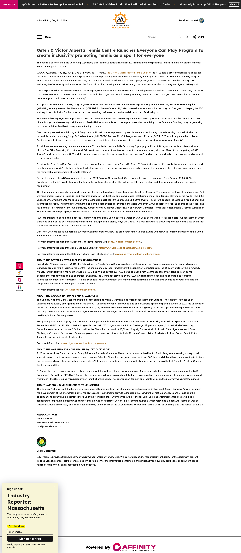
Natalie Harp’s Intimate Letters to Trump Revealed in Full (45, 4)
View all (234, 4)
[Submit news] (19, 266)
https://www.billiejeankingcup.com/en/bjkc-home (126, 247)
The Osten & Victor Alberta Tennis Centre (128, 72)
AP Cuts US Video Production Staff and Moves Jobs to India (131, 4)
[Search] (180, 37)
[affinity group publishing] (19, 280)
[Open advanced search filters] (186, 37)
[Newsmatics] (19, 287)
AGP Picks (9, 4)
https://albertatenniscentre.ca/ (124, 241)
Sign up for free (30, 538)
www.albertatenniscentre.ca (80, 289)
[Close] (54, 486)
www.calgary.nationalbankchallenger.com (137, 254)
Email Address (16, 526)
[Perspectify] (19, 273)
